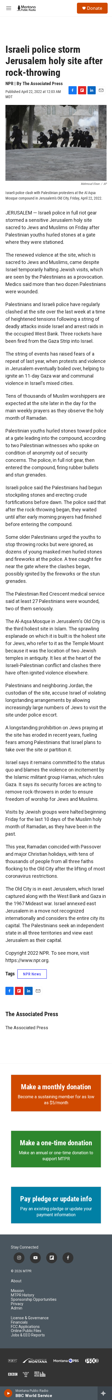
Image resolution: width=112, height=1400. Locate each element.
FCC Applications (25, 1327)
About (16, 1281)
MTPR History (22, 1295)
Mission (17, 1291)
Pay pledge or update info (56, 1199)
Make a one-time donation (56, 1143)
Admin (16, 1308)
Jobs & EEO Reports (28, 1335)
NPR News (32, 974)
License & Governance (30, 1318)
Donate (94, 8)
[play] (8, 1393)
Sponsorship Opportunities (34, 1300)
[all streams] (105, 1393)
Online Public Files (26, 1331)
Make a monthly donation (56, 1087)
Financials (19, 1322)
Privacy (17, 1304)
